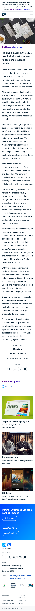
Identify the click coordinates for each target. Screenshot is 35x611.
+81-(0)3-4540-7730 (17, 578)
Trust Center (7, 600)
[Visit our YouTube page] (25, 557)
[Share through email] (25, 369)
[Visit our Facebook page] (4, 557)
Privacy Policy (8, 604)
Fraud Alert (23, 604)
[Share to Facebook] (9, 369)
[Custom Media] (4, 14)
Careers (5, 596)
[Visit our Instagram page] (19, 557)
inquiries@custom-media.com (20, 576)
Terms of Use (24, 600)
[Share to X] (15, 369)
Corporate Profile (23, 596)
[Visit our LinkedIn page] (14, 557)
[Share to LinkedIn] (20, 369)
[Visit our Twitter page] (9, 557)
